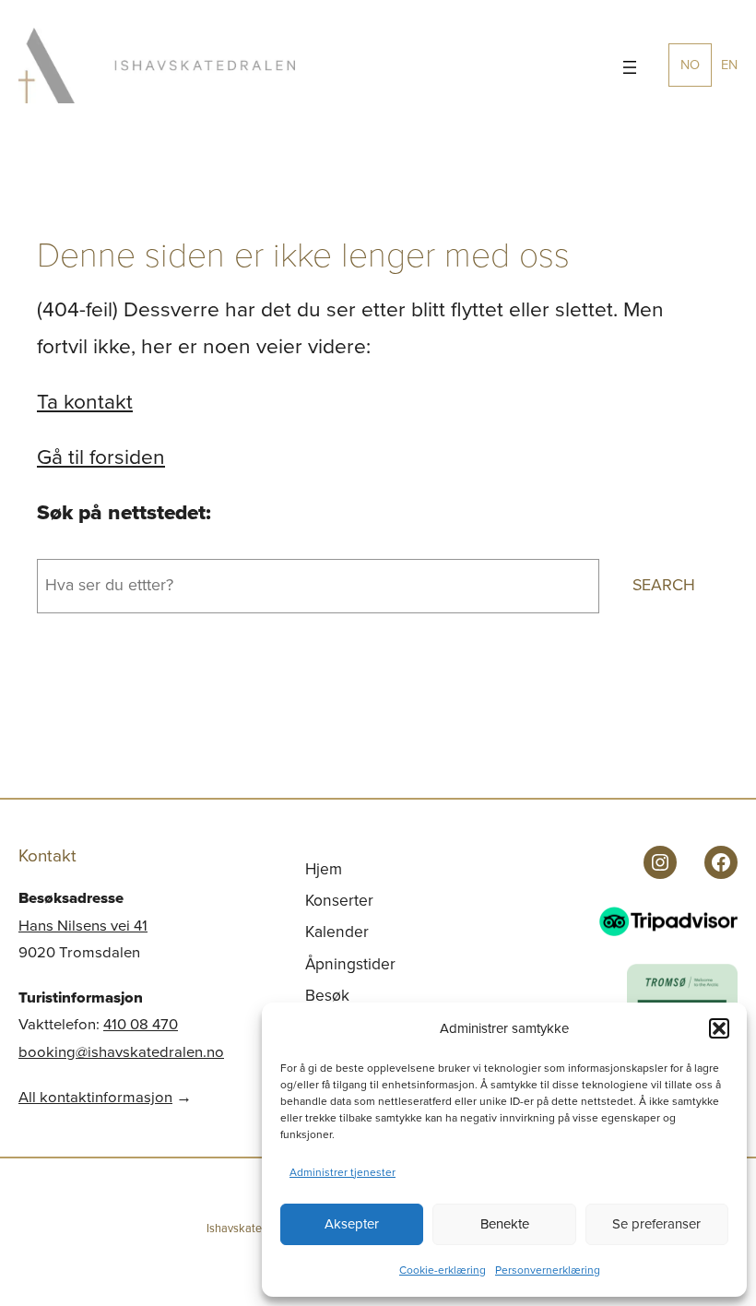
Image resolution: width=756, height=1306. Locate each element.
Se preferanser (656, 1224)
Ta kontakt (85, 401)
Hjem (323, 869)
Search (663, 585)
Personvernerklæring (547, 1270)
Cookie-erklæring (442, 1270)
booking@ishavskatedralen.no (121, 1051)
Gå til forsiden (101, 456)
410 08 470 (140, 1024)
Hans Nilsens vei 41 (83, 925)
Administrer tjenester (342, 1172)
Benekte (504, 1224)
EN (729, 64)
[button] (719, 1028)
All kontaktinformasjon (95, 1097)
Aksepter (352, 1224)
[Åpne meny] (630, 67)
